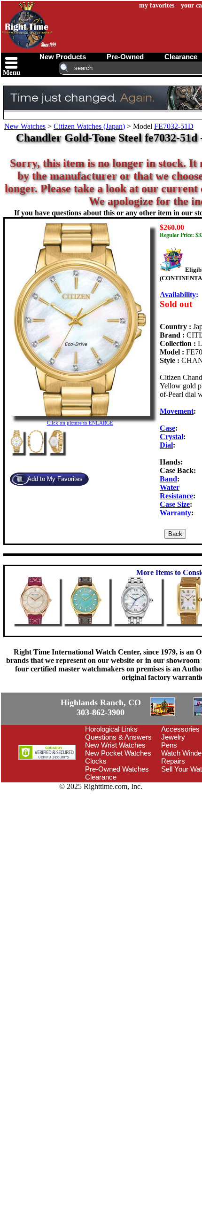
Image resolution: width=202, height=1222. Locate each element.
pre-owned (125, 57)
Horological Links (111, 783)
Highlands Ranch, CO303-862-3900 (35, 734)
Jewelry (173, 791)
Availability (178, 295)
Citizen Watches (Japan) (89, 126)
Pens (169, 799)
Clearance (101, 831)
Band (168, 479)
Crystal (171, 437)
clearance (180, 57)
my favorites (156, 5)
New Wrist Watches (115, 799)
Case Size (175, 504)
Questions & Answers (118, 791)
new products (62, 57)
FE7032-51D (174, 126)
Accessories (180, 783)
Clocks (96, 815)
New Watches (25, 126)
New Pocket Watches (118, 807)
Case (167, 428)
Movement (177, 411)
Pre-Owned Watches (117, 823)
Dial (166, 445)
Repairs (173, 815)
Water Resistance (176, 491)
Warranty (175, 513)
